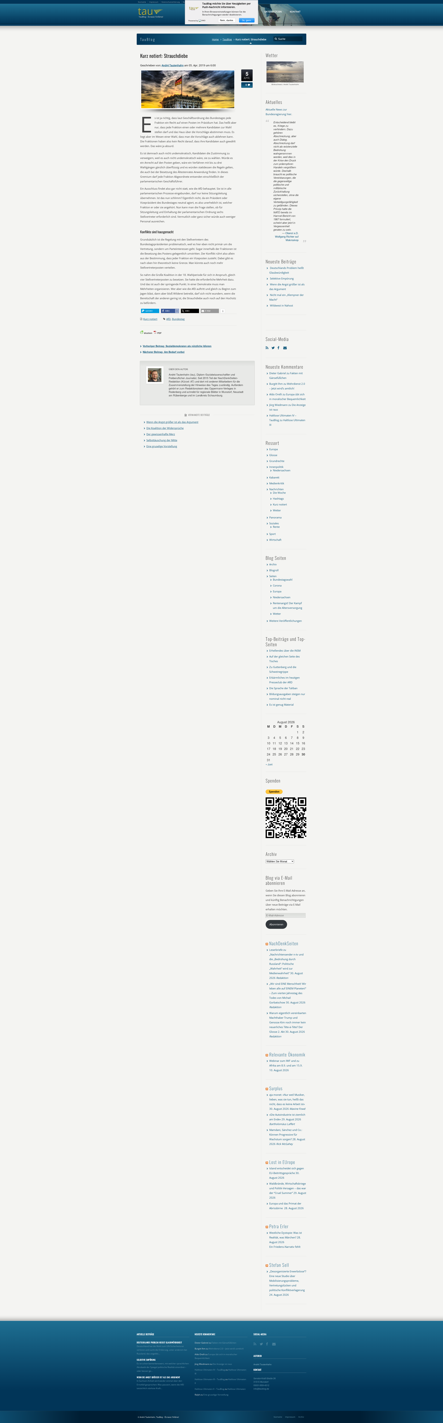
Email (285, 347)
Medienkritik (276, 483)
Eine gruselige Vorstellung (161, 446)
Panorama (275, 517)
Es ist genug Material (281, 704)
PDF (159, 333)
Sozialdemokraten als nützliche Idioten (177, 346)
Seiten (273, 576)
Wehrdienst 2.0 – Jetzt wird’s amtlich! (226, 1348)
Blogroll (274, 570)
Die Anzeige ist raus (222, 1364)
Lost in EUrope (282, 1162)
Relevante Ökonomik (287, 1054)
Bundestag (178, 319)
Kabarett (274, 477)
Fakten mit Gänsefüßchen (224, 1342)
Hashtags (278, 498)
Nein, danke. (227, 20)
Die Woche (279, 492)
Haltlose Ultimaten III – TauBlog (210, 1379)
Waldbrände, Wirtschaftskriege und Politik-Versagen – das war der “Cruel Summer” (287, 1188)
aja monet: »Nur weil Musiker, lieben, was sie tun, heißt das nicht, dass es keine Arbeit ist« (287, 1099)
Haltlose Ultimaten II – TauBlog (209, 1389)
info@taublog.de (261, 1388)
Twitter (274, 347)
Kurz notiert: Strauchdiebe (164, 55)
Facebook (279, 347)
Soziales (274, 523)
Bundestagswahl (282, 579)
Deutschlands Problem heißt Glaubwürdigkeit (159, 1342)
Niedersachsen (281, 470)
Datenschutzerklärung (170, 2)
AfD (168, 319)
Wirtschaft (275, 539)
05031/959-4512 (261, 1385)
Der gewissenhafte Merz (160, 434)
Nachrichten (276, 489)
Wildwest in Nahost (281, 305)
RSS (268, 347)
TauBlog (227, 39)
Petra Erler (279, 1226)
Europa (273, 449)
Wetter (277, 510)
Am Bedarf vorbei (163, 352)
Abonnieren (276, 924)
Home (215, 39)
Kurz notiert (150, 319)
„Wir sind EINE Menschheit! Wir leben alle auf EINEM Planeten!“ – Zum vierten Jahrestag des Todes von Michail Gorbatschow (287, 993)
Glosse (273, 455)
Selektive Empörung (282, 278)
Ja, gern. (247, 20)
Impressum (290, 1417)
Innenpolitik (276, 467)
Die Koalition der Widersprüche (165, 428)
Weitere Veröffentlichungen (285, 620)
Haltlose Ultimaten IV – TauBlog (210, 1369)
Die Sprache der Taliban (283, 688)
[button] (150, 311)
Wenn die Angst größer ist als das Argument (172, 422)
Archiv (273, 564)
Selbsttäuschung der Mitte (161, 440)
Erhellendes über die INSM (285, 650)
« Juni (269, 764)
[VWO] (202, 20)
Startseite (278, 1417)
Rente (276, 526)
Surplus (276, 1088)
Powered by (193, 20)
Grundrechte (276, 461)
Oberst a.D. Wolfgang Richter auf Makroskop (287, 236)
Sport (272, 534)
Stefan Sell (279, 1265)
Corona (277, 585)
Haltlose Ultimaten (237, 1389)
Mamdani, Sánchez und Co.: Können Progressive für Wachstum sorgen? (285, 1134)
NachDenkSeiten (283, 943)
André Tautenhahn (173, 65)
